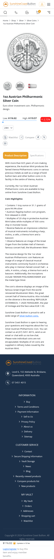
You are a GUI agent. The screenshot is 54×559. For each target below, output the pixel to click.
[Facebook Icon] (38, 137)
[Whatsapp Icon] (5, 143)
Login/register (10, 548)
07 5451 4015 (19, 382)
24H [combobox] (6, 127)
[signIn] (42, 4)
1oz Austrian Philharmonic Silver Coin (19, 23)
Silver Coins (32, 20)
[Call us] (16, 12)
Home (5, 20)
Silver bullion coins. (29, 315)
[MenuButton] (49, 12)
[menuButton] (48, 4)
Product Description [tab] (16, 155)
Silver (21, 20)
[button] (27, 401)
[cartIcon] (38, 12)
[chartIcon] (27, 12)
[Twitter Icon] (44, 137)
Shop (13, 20)
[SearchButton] (5, 12)
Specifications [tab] (37, 155)
